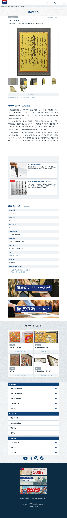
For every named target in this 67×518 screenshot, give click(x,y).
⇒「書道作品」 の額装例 (17, 272)
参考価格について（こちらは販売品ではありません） (23, 98)
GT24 (10, 227)
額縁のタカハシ (5, 6)
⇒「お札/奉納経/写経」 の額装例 (19, 270)
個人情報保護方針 (40, 498)
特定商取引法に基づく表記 (27, 498)
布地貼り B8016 (14, 256)
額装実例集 (14, 6)
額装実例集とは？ (52, 17)
